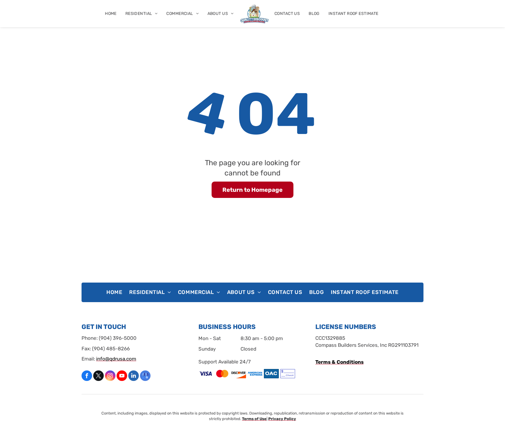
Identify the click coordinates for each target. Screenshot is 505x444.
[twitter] (98, 376)
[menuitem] (111, 13)
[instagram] (110, 376)
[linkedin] (133, 376)
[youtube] (122, 376)
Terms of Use (254, 419)
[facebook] (87, 376)
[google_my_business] (145, 376)
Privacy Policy (282, 419)
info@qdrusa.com (116, 359)
